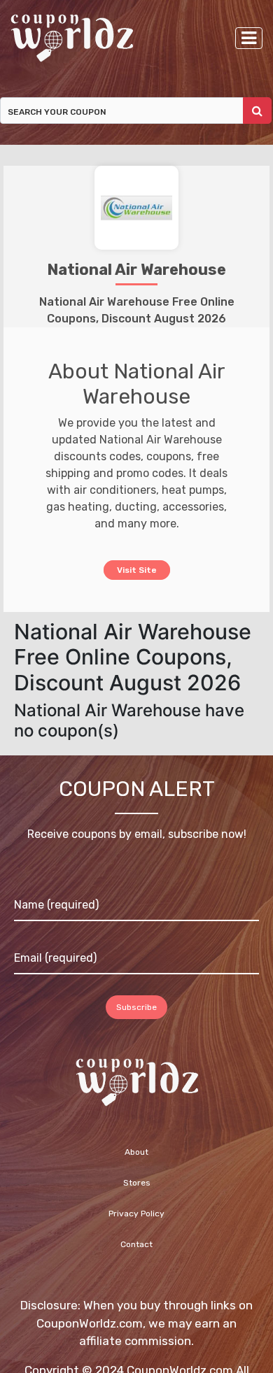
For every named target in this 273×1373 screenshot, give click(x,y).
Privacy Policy (136, 1214)
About (136, 1153)
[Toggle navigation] (248, 38)
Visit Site (136, 569)
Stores (136, 1183)
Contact (136, 1245)
